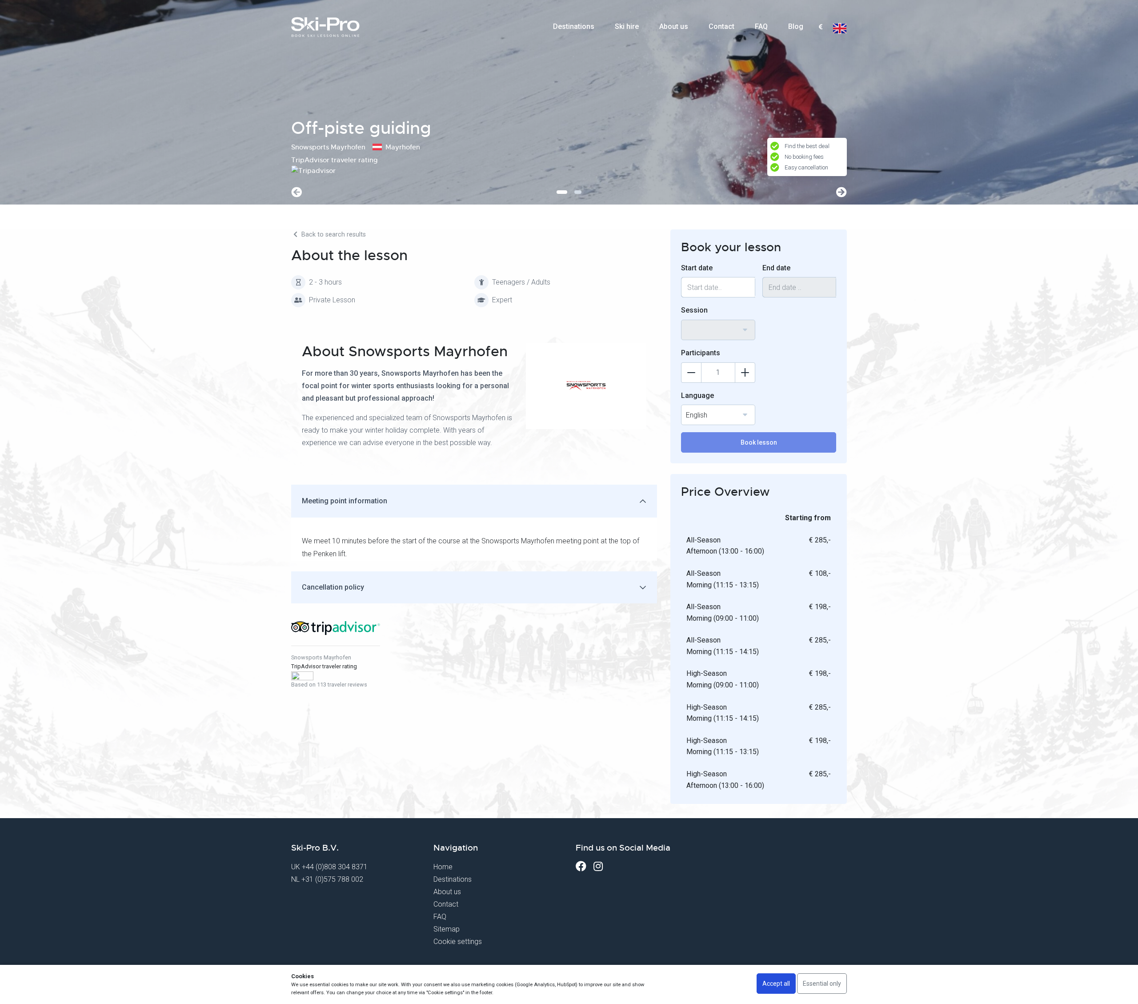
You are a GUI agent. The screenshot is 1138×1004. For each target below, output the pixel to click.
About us (673, 26)
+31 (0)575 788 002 (332, 879)
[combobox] (820, 27)
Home (443, 867)
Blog (795, 26)
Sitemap (446, 929)
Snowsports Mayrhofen (321, 657)
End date (776, 268)
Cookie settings (457, 941)
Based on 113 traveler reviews (329, 684)
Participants (700, 353)
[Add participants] (745, 372)
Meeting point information (344, 501)
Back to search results (333, 234)
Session (694, 310)
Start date (697, 268)
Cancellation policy (333, 587)
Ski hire (627, 26)
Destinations (573, 26)
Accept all (776, 983)
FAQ (761, 26)
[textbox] (820, 27)
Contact (721, 26)
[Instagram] (598, 866)
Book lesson (759, 442)
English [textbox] (696, 415)
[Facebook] (581, 866)
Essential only (822, 983)
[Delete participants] (691, 372)
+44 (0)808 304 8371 (335, 867)
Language (697, 395)
